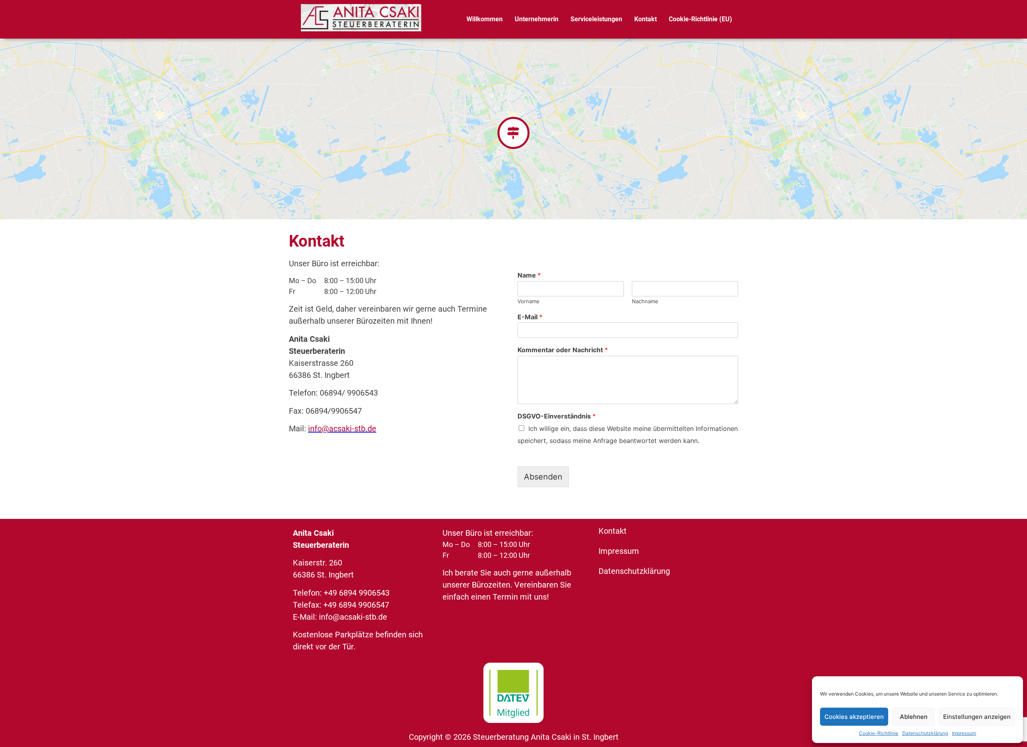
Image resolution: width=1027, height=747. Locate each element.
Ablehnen (914, 716)
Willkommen (485, 19)
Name (529, 275)
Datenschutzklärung (925, 733)
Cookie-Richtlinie (878, 733)
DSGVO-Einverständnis (557, 416)
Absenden (543, 477)
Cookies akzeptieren (854, 716)
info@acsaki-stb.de (342, 428)
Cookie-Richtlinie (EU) (700, 19)
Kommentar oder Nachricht (563, 350)
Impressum (964, 733)
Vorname (529, 301)
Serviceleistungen (596, 19)
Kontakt (645, 19)
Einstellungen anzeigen (977, 716)
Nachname (645, 301)
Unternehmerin (536, 19)
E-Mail (530, 317)
